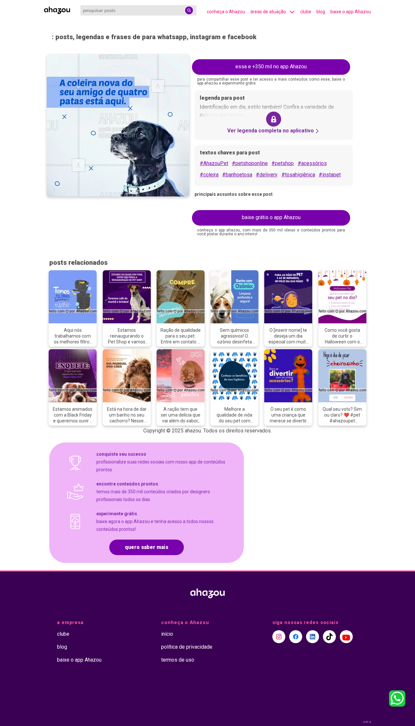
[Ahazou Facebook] (295, 636)
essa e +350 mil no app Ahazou (271, 66)
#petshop (282, 163)
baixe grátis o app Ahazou (271, 217)
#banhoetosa (237, 175)
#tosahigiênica (298, 175)
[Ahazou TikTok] (329, 636)
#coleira (209, 175)
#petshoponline (250, 163)
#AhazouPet (214, 163)
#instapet (330, 175)
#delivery (267, 175)
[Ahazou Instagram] (278, 636)
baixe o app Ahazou (350, 11)
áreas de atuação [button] (268, 11)
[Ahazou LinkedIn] (312, 636)
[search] (189, 10)
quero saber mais (146, 547)
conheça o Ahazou (226, 11)
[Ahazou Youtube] (346, 636)
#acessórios (312, 163)
